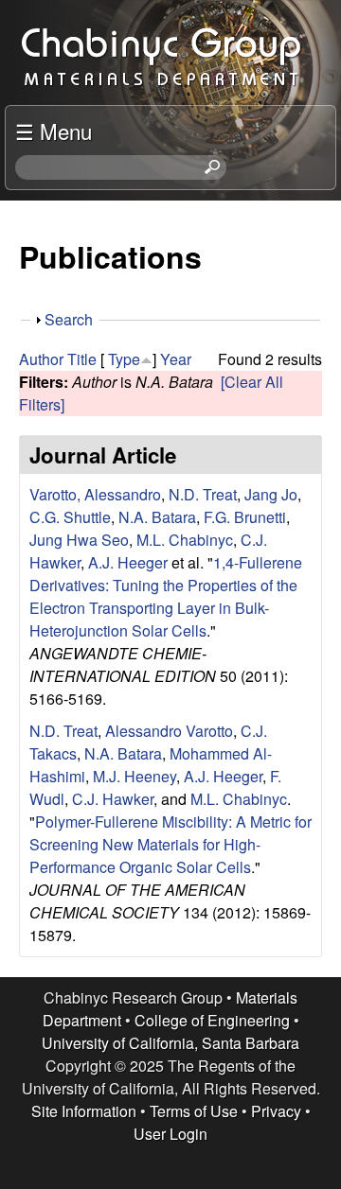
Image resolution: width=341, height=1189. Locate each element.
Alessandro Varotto (169, 731)
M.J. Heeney (134, 776)
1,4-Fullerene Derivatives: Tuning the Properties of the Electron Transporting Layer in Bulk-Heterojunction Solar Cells (165, 596)
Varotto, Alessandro (95, 494)
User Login (170, 1134)
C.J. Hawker (112, 799)
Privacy (276, 1111)
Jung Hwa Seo (79, 540)
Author (41, 359)
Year (175, 359)
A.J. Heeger (128, 562)
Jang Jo (270, 494)
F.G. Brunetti (245, 517)
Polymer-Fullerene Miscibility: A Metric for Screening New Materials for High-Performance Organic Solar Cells (170, 844)
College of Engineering (212, 1020)
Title (82, 359)
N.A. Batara (157, 517)
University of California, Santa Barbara (170, 1043)
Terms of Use (194, 1111)
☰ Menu (53, 130)
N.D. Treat (203, 494)
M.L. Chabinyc (184, 540)
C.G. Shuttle (70, 517)
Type (124, 359)
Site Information (83, 1111)
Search (69, 319)
